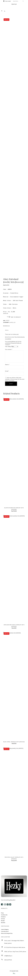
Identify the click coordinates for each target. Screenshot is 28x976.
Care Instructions (5, 931)
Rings (2, 912)
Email (7, 371)
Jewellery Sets (4, 914)
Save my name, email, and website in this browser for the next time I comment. (14, 379)
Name (7, 364)
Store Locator (8, 1)
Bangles (3, 920)
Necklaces (3, 916)
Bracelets (3, 922)
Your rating (8, 346)
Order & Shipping (4, 929)
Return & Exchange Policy (6, 933)
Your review (8, 349)
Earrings (3, 918)
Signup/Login (14, 4)
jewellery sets (12, 322)
